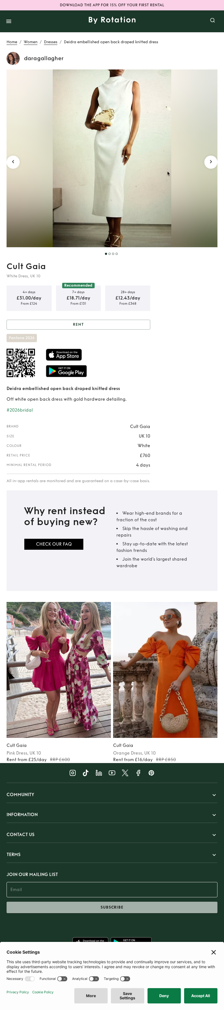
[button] (112, 795)
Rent (78, 324)
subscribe (112, 907)
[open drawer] (8, 21)
